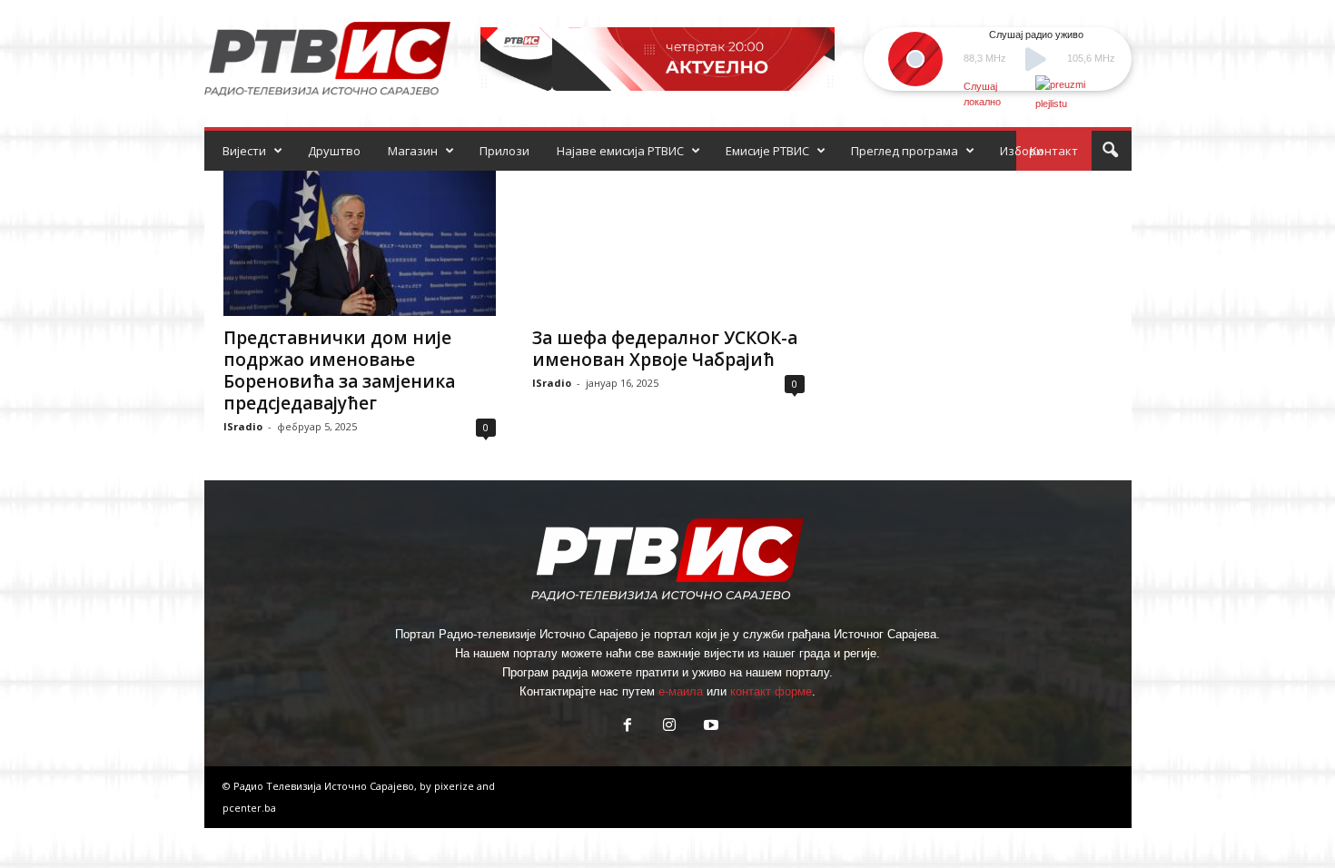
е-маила (680, 691)
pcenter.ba (249, 807)
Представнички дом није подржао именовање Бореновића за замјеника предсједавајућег (339, 370)
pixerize (455, 786)
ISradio (242, 426)
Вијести (244, 151)
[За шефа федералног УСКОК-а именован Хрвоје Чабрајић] (668, 243)
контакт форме (771, 691)
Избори (1021, 151)
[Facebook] (627, 727)
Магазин (413, 151)
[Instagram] (669, 727)
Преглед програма (904, 151)
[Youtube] (709, 727)
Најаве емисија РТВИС (620, 151)
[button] (1110, 151)
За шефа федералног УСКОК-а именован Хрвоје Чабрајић (664, 348)
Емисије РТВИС (767, 151)
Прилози (504, 151)
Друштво (334, 151)
